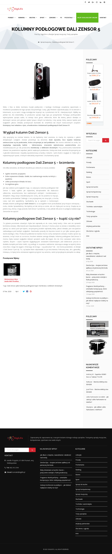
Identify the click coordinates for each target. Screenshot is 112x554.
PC (61, 18)
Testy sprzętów (72, 34)
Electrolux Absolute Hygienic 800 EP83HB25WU (94, 115)
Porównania (90, 167)
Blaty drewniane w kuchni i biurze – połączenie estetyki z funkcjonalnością (96, 277)
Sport (42, 18)
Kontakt (103, 18)
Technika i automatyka (94, 206)
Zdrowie (52, 18)
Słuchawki (89, 202)
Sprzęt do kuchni (92, 187)
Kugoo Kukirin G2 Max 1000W (94, 73)
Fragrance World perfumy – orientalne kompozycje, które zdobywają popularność (96, 288)
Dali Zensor (11, 286)
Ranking (21, 18)
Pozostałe (69, 18)
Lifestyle (51, 34)
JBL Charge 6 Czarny (94, 87)
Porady (11, 18)
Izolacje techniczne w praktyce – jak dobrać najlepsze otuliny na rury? (97, 300)
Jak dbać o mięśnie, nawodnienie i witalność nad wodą (96, 256)
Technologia (90, 211)
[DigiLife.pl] (15, 8)
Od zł (94, 75)
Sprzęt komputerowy (93, 192)
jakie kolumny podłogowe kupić (27, 286)
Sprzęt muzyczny (60, 34)
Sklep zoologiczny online (87, 18)
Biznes (88, 177)
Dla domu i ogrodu (93, 231)
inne (87, 236)
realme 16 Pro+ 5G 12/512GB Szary (94, 101)
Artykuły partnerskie (93, 226)
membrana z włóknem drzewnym (50, 286)
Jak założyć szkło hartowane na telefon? (97, 399)
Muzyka (32, 18)
